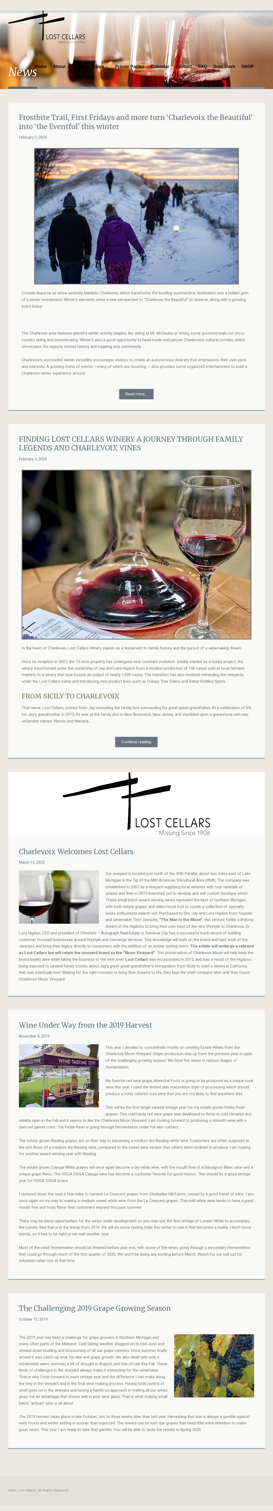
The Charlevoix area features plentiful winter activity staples (74, 333)
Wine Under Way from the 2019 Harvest (85, 1025)
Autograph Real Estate (120, 933)
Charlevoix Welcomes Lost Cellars (76, 851)
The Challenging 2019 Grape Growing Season (95, 1308)
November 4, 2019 (34, 1036)
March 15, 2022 (32, 862)
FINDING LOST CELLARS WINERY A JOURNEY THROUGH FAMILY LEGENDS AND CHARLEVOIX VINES (131, 444)
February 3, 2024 (33, 137)
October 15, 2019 (33, 1319)
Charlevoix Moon (208, 952)
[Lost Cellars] (46, 27)
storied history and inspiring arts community (102, 346)
